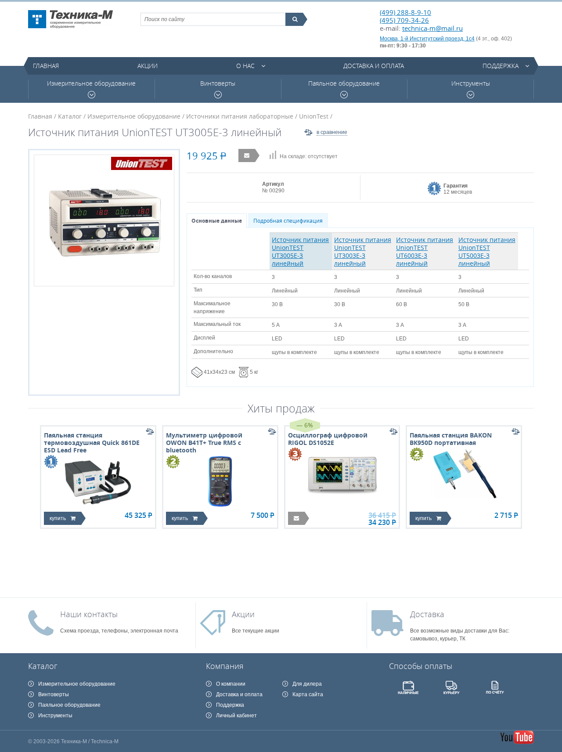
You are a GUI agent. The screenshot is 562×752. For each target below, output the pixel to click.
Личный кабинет (236, 715)
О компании (230, 684)
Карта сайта (307, 694)
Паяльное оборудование (344, 83)
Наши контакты (89, 614)
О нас (245, 65)
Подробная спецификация (288, 220)
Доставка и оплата (373, 65)
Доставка (427, 614)
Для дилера (307, 684)
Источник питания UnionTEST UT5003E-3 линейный (486, 251)
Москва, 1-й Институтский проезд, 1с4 (427, 39)
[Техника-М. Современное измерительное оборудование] (70, 19)
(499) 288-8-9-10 (405, 12)
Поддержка (501, 65)
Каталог (70, 116)
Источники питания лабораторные (239, 116)
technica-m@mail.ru (432, 28)
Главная (46, 65)
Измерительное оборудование (91, 83)
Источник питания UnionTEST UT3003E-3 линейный (362, 251)
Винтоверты (217, 83)
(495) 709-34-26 (404, 20)
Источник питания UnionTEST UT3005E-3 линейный (300, 251)
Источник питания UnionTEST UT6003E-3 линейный (424, 251)
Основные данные (216, 220)
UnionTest (313, 116)
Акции (147, 65)
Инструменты (470, 83)
